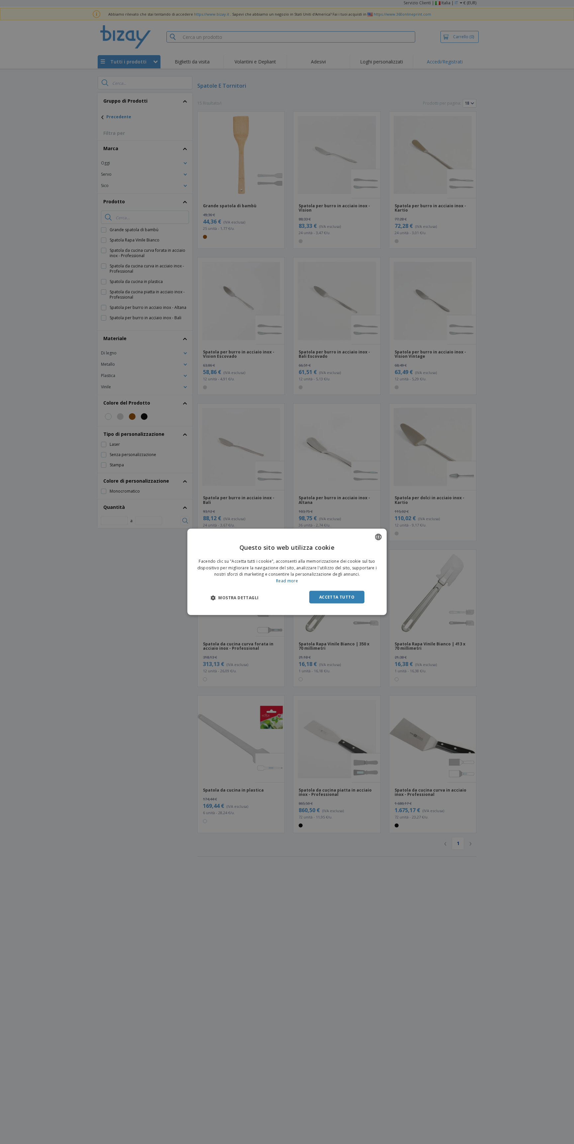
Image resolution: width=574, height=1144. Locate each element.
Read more (287, 581)
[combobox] (378, 537)
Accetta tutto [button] (336, 597)
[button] (234, 597)
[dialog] (287, 572)
